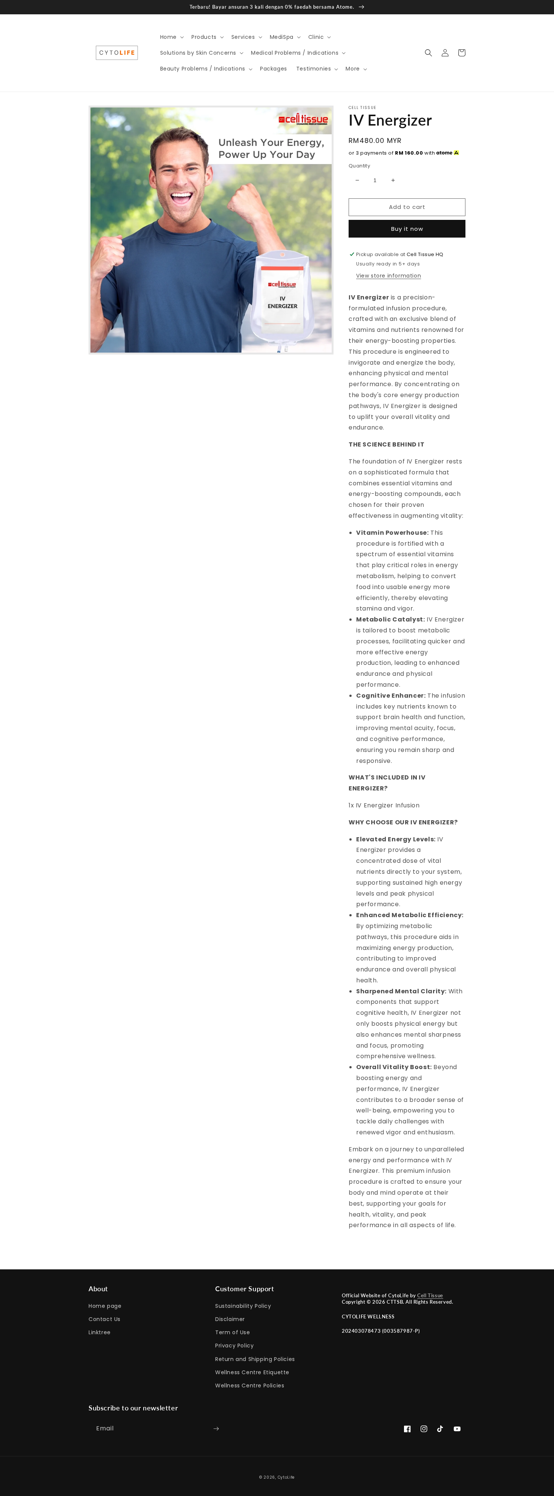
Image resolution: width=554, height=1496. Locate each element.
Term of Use (232, 1332)
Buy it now (407, 229)
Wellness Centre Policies (249, 1385)
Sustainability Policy (243, 1306)
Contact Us (105, 1319)
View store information (388, 275)
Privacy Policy (234, 1345)
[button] (171, 37)
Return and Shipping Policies (255, 1359)
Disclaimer (230, 1319)
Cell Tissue (430, 1295)
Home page (105, 1306)
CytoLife (286, 1477)
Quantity (359, 165)
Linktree (100, 1332)
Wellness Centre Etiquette (252, 1372)
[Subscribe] (216, 1428)
